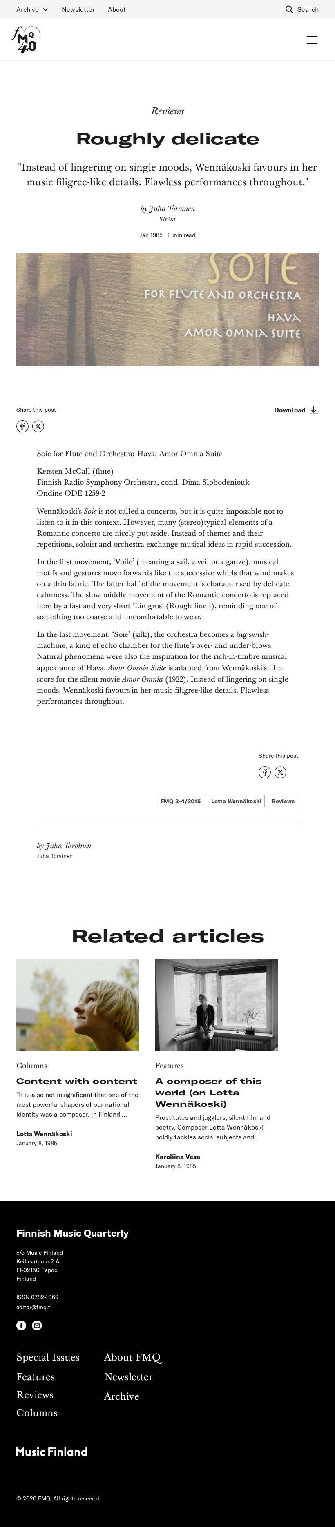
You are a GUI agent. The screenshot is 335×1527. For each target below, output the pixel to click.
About (117, 9)
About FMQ (132, 1358)
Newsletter (78, 9)
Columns (37, 1413)
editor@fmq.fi (34, 1306)
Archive (121, 1397)
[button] (32, 9)
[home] (26, 39)
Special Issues (48, 1358)
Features (35, 1377)
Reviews (35, 1395)
